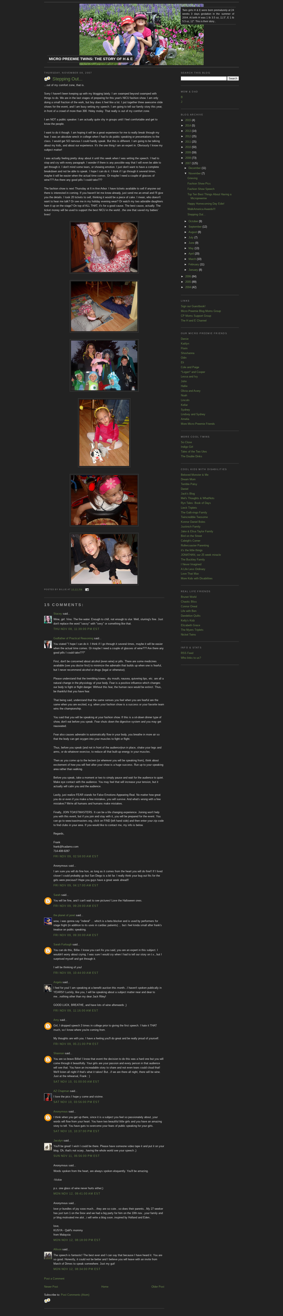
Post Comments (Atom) (75, 1294)
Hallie (184, 386)
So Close (186, 442)
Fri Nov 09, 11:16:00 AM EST (75, 1010)
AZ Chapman (61, 1091)
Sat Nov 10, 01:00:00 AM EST (76, 1081)
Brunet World (188, 596)
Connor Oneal (189, 606)
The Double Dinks (191, 456)
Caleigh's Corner (190, 540)
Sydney (185, 409)
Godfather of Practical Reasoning (73, 638)
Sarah (56, 894)
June (192, 242)
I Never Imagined (191, 564)
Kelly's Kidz (188, 620)
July (191, 237)
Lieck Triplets (189, 507)
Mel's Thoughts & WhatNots (197, 498)
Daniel (184, 488)
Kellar (184, 404)
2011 (188, 141)
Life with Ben (188, 611)
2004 (188, 287)
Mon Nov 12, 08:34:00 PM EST (76, 1269)
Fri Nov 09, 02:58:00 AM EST (75, 856)
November (195, 173)
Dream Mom (188, 479)
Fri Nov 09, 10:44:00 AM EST (75, 972)
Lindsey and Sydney (193, 414)
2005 (188, 281)
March (193, 259)
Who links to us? (191, 657)
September (195, 226)
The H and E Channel (194, 320)
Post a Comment (54, 1278)
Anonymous (60, 1111)
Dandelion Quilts (191, 615)
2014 (188, 125)
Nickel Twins (188, 634)
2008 (188, 157)
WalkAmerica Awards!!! (201, 209)
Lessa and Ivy (189, 376)
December (195, 168)
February (194, 264)
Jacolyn (58, 1140)
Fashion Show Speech (200, 188)
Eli (182, 362)
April (192, 253)
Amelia (185, 419)
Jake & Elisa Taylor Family (197, 531)
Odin (183, 357)
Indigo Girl (187, 446)
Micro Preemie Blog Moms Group (201, 311)
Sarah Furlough (62, 944)
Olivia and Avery (191, 390)
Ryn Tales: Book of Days (196, 503)
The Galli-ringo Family (194, 512)
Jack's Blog (188, 493)
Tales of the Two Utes (194, 451)
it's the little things (192, 550)
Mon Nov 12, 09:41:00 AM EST (76, 1193)
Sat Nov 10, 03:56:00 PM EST (76, 1102)
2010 (188, 147)
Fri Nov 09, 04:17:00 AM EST (75, 885)
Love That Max (190, 573)
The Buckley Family (193, 559)
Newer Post (51, 1286)
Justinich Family (191, 526)
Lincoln (185, 400)
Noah (184, 395)
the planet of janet (64, 915)
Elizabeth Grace (190, 625)
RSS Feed (187, 653)
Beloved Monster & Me (194, 474)
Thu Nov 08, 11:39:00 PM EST (76, 629)
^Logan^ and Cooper (193, 372)
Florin (184, 348)
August (193, 232)
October (194, 221)
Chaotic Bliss (189, 601)
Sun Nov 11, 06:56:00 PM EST (76, 1155)
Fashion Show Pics (199, 183)
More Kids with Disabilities (197, 578)
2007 (188, 163)
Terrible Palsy (189, 484)
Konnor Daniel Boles (193, 521)
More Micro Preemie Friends (198, 423)
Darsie (185, 338)
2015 (188, 120)
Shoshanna (187, 353)
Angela (57, 982)
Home (104, 1286)
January (194, 269)
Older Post (157, 1286)
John (184, 381)
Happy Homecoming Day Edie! (205, 203)
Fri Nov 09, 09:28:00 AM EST (75, 905)
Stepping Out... (67, 78)
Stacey (57, 613)
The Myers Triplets (192, 629)
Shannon (58, 1053)
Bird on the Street (191, 535)
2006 (188, 276)
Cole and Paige (190, 367)
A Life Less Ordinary (193, 569)
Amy (56, 1019)
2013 (188, 130)
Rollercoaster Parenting (195, 545)
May (192, 248)
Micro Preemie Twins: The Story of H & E (91, 59)
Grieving (192, 178)
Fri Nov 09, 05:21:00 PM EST (76, 1044)
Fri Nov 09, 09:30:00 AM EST (75, 935)
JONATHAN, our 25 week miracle (201, 554)
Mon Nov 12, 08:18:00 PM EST (76, 1240)
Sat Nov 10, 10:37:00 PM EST (76, 1131)
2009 (188, 152)
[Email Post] (86, 589)
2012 (188, 136)
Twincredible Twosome (194, 517)
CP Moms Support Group (196, 315)
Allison (57, 1249)
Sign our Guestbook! (193, 306)
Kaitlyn (185, 343)
